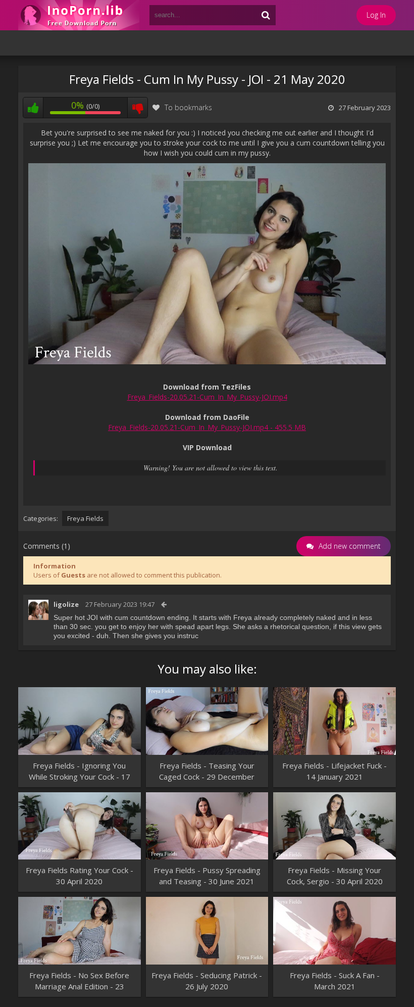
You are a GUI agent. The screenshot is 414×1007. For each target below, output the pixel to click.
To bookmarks (188, 107)
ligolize (66, 604)
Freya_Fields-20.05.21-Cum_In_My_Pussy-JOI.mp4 (207, 397)
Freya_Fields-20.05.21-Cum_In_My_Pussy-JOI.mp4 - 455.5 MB (207, 427)
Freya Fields (85, 518)
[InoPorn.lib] (78, 15)
